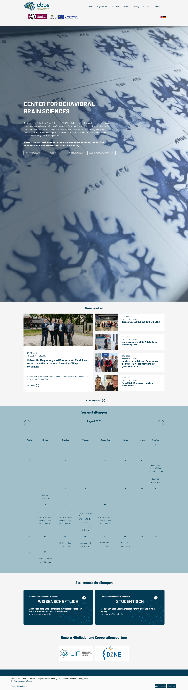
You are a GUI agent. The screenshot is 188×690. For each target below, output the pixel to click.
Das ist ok (171, 686)
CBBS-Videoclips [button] (33, 153)
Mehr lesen (31, 385)
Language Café (85, 527)
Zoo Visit (155, 479)
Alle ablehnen (160, 686)
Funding (136, 6)
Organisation (102, 6)
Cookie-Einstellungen (19, 686)
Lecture (45, 495)
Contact (146, 6)
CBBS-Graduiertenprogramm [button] (101, 153)
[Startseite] (164, 17)
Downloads (158, 6)
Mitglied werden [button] (76, 153)
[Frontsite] (161, 17)
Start (91, 6)
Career (125, 6)
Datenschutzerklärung (23, 681)
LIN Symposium (65, 543)
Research (115, 6)
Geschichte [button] (55, 153)
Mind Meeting (105, 543)
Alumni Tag (125, 543)
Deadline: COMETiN (45, 559)
